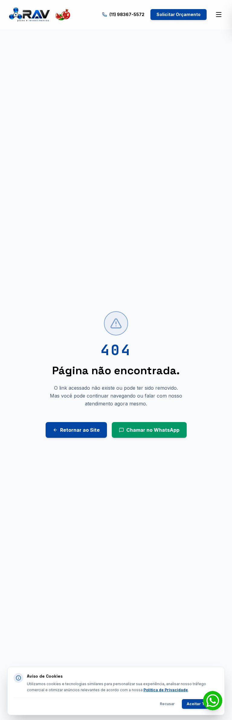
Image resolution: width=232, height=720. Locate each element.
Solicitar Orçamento (178, 14)
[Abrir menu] (219, 14)
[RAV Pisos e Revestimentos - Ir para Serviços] (39, 14)
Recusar (167, 704)
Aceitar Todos (200, 704)
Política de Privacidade (165, 690)
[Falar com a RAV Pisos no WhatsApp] (212, 700)
